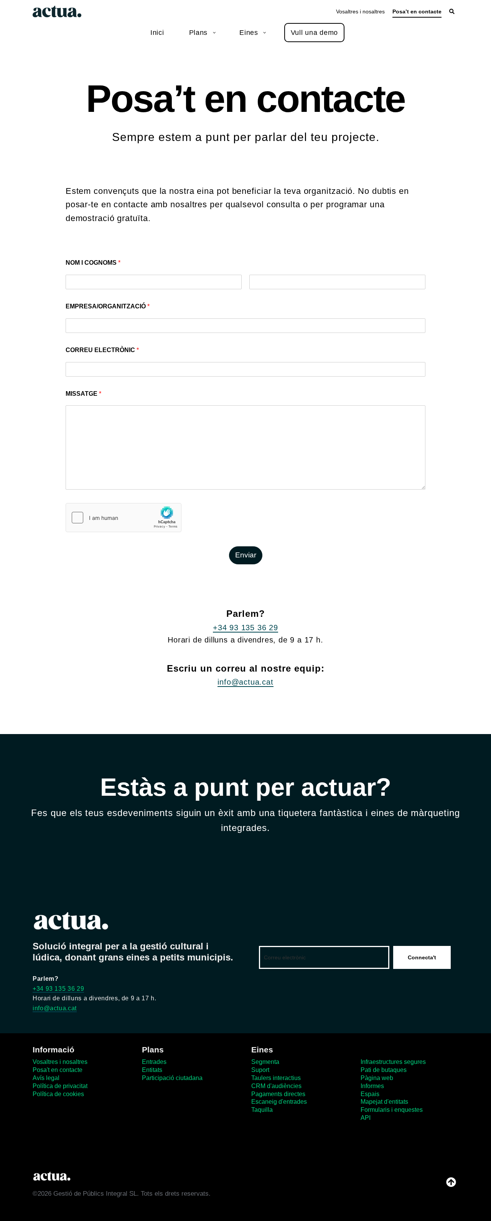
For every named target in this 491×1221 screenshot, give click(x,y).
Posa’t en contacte (417, 11)
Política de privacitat (60, 1086)
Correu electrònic (102, 350)
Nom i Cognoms (93, 262)
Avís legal (46, 1078)
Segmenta (265, 1062)
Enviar (245, 555)
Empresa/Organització (108, 306)
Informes (372, 1086)
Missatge (83, 393)
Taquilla (262, 1109)
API (366, 1117)
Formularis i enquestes (392, 1109)
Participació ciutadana (172, 1078)
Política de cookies (58, 1094)
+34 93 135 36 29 (245, 627)
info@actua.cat (245, 682)
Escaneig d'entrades (279, 1101)
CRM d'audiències (276, 1086)
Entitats (152, 1070)
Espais (370, 1094)
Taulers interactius (276, 1078)
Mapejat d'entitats (384, 1101)
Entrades (154, 1062)
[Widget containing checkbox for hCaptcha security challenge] (123, 517)
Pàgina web (377, 1078)
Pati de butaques (384, 1070)
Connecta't (422, 957)
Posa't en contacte (57, 1070)
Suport (260, 1070)
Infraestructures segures (393, 1062)
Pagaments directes (278, 1094)
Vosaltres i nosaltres (360, 11)
